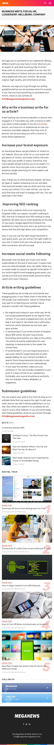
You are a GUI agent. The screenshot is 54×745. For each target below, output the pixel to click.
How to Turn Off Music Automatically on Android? (25, 624)
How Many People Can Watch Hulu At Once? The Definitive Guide (24, 667)
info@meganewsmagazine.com (18, 99)
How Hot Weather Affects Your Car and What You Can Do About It (30, 448)
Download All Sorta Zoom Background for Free (23, 508)
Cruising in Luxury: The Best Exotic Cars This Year (30, 436)
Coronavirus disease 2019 (13, 428)
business (43, 124)
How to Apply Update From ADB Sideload (21, 585)
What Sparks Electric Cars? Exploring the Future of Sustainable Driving (30, 459)
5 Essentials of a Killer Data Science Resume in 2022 (26, 548)
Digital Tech (7, 505)
